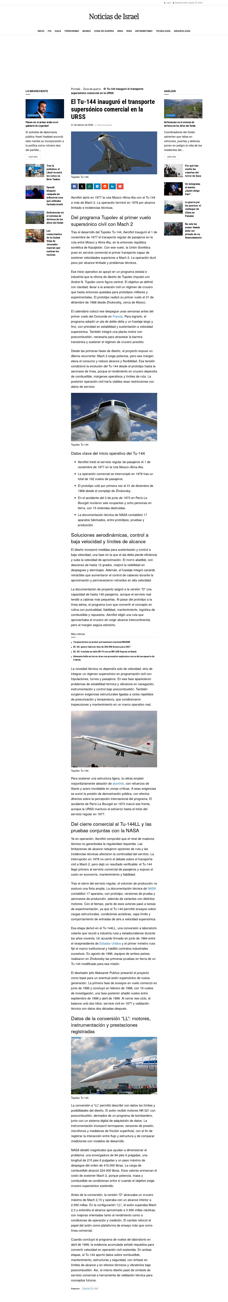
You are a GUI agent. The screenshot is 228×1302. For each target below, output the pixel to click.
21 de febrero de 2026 (82, 124)
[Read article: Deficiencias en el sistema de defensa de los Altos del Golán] (35, 217)
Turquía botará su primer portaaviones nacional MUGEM (101, 642)
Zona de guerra (104, 30)
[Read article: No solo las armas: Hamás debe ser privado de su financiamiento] (173, 229)
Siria (120, 30)
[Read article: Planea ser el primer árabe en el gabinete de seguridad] (45, 108)
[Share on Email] (120, 186)
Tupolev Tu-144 (90, 1288)
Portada (75, 89)
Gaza (58, 30)
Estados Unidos (110, 943)
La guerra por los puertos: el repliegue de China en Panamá (193, 209)
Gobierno (33, 115)
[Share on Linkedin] (112, 186)
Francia (118, 316)
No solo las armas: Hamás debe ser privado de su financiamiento (193, 230)
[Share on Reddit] (104, 186)
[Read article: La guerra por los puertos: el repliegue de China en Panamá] (173, 207)
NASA (152, 888)
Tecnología (163, 30)
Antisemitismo (143, 30)
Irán (129, 30)
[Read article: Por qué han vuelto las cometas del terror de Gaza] (173, 170)
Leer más (34, 156)
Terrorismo (71, 30)
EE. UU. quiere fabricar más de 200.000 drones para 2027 (101, 646)
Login (168, 2)
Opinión (171, 115)
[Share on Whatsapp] (89, 186)
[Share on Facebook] (74, 186)
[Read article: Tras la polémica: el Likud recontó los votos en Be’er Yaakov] (35, 170)
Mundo (87, 30)
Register (178, 2)
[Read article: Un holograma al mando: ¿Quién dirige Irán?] (173, 189)
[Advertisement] (114, 61)
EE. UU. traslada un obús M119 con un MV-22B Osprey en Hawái (104, 651)
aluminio (118, 783)
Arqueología (182, 30)
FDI (49, 30)
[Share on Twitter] (82, 186)
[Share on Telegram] (97, 186)
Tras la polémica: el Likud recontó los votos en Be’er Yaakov (54, 172)
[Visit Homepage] (114, 16)
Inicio (41, 30)
